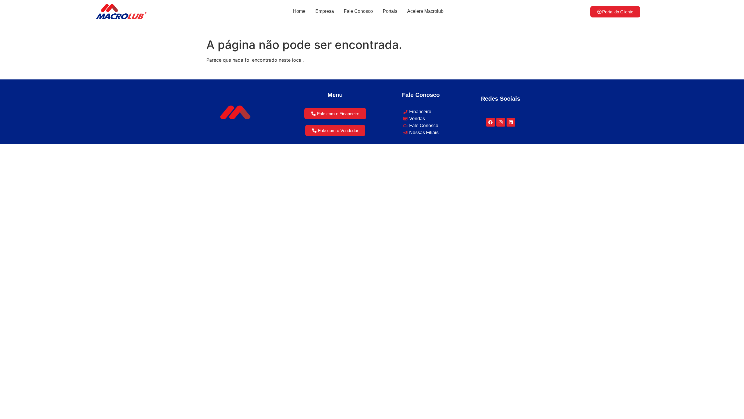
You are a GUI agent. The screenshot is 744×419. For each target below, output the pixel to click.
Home (299, 11)
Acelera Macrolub (425, 11)
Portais (390, 11)
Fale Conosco (358, 11)
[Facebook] (490, 122)
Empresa (324, 11)
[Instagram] (500, 122)
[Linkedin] (511, 122)
